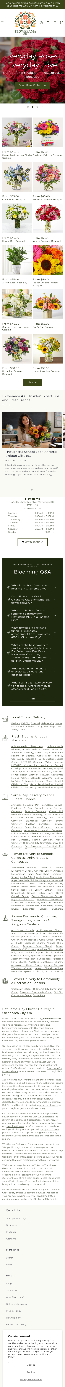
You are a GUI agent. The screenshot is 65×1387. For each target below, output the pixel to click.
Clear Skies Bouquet (13, 199)
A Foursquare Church (49, 930)
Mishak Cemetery (42, 839)
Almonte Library (43, 870)
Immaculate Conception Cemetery (43, 830)
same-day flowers (48, 1105)
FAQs (9, 1283)
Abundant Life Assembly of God (28, 933)
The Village (50, 726)
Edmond (35, 723)
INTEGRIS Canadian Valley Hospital (41, 762)
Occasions (11, 1225)
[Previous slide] (23, 107)
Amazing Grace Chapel (37, 946)
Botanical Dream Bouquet (12, 372)
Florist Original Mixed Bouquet (45, 284)
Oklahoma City (34, 726)
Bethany (15, 723)
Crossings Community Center (36, 992)
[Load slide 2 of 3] (32, 107)
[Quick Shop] (41, 22)
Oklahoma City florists (45, 1199)
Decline (31, 1372)
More (33, 698)
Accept (31, 1364)
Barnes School (19, 886)
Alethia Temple (54, 939)
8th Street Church (22, 930)
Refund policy (13, 1317)
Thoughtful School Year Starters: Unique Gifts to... (31, 454)
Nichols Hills (18, 726)
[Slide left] (26, 490)
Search (9, 1257)
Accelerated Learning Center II (31, 867)
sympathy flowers (50, 1129)
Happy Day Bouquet (13, 241)
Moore (58, 723)
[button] (48, 22)
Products (11, 1232)
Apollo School (27, 877)
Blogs (9, 1264)
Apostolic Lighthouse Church (45, 962)
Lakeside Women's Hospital (46, 778)
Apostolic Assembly (41, 955)
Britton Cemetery (35, 811)
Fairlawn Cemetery (38, 824)
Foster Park (39, 995)
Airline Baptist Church (33, 939)
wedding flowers (15, 1126)
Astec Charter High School (45, 883)
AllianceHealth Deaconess (27, 746)
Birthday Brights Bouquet (48, 155)
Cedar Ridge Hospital (49, 755)
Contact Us (12, 1290)
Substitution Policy (16, 1324)
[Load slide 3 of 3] (37, 107)
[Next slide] (42, 107)
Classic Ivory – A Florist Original (15, 328)
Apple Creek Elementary (49, 877)
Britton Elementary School (34, 902)
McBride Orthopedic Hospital (27, 781)
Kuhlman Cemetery (40, 833)
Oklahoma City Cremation (37, 843)
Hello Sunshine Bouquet (46, 371)
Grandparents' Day (16, 1218)
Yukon (21, 729)
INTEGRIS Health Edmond (37, 771)
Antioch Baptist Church (39, 952)
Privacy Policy (13, 1310)
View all (32, 382)
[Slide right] (39, 490)
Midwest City (47, 723)
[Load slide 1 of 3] (28, 107)
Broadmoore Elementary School (44, 905)
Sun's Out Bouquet (43, 327)
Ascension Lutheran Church (26, 965)
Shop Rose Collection (32, 85)
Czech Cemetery (36, 817)
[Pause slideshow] (61, 107)
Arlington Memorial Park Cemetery (31, 805)
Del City (25, 723)
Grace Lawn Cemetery (38, 827)
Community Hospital (22, 759)
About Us (11, 1238)
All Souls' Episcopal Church (27, 943)
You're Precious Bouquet (47, 241)
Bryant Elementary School (29, 908)
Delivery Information (17, 1304)
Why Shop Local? (15, 1297)
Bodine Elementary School (47, 896)
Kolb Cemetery (19, 833)
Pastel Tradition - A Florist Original (17, 156)
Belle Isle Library (31, 889)
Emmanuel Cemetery (39, 820)
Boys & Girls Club (22, 899)
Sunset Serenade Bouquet (47, 199)
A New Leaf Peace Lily (14, 282)
